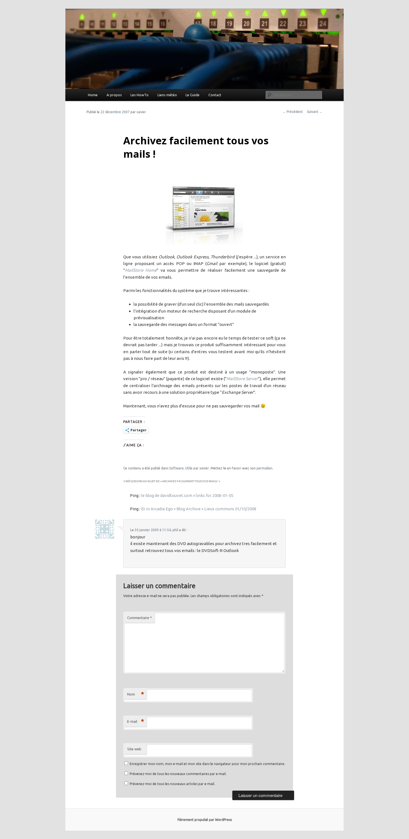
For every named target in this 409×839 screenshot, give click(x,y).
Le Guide (192, 95)
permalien (264, 468)
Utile (189, 468)
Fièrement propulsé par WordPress (205, 819)
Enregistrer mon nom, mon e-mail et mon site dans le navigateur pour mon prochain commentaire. (207, 764)
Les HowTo (139, 95)
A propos (114, 95)
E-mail (135, 721)
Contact (214, 95)
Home (93, 95)
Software (176, 468)
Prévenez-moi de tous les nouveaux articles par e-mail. (172, 784)
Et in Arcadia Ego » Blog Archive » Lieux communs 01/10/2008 (198, 508)
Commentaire (139, 618)
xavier (141, 112)
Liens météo (167, 95)
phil (175, 530)
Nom (135, 693)
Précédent (292, 111)
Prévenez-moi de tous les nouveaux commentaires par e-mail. (178, 774)
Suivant (314, 111)
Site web (134, 749)
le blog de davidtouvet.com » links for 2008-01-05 (187, 495)
